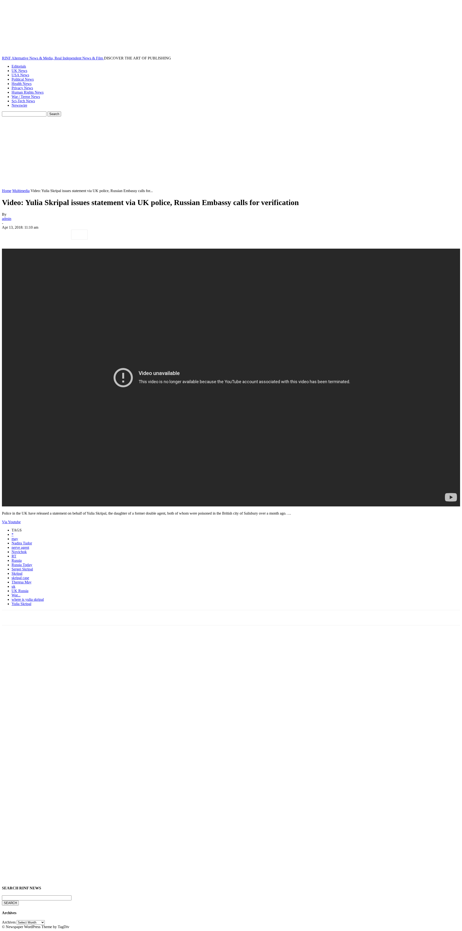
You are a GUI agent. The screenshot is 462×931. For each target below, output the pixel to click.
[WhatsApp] (62, 234)
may (15, 539)
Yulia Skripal (21, 604)
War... (16, 595)
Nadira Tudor (22, 543)
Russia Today (22, 565)
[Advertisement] (231, 152)
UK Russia (20, 591)
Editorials (19, 66)
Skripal (17, 573)
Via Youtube (11, 522)
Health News (22, 84)
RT (14, 556)
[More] (79, 235)
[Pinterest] (44, 234)
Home (6, 191)
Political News (23, 79)
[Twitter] (27, 234)
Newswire (19, 105)
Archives (9, 922)
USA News (20, 75)
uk (13, 586)
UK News (19, 71)
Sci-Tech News (23, 101)
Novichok (19, 552)
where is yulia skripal (28, 599)
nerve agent (20, 547)
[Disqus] (231, 695)
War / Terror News (26, 97)
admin (6, 219)
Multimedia (21, 191)
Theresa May (22, 582)
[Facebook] (10, 234)
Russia (17, 560)
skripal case (20, 578)
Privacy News (22, 88)
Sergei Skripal (22, 569)
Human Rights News (28, 92)
